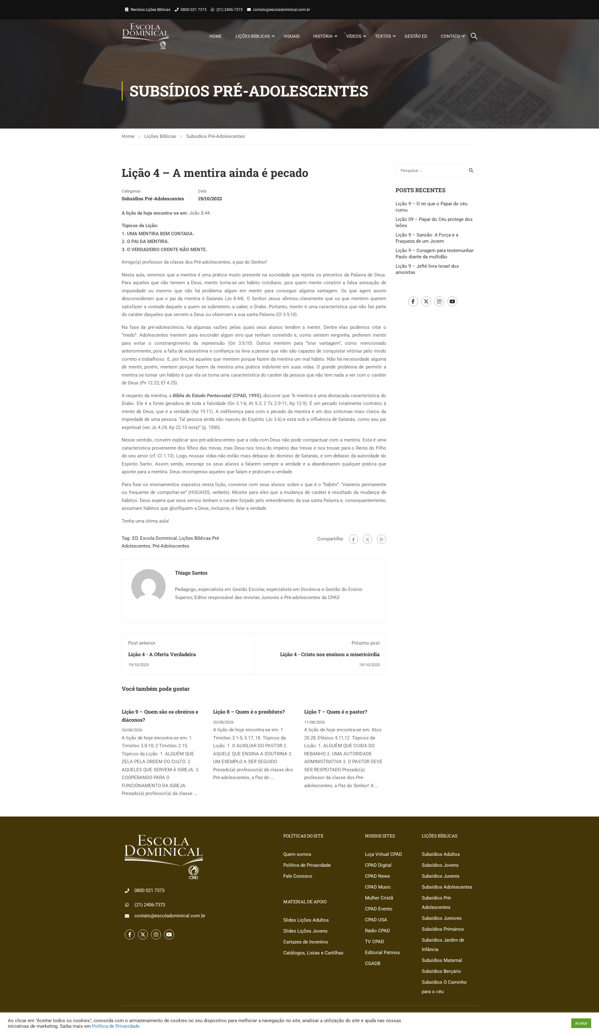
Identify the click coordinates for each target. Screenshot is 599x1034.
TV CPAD (374, 941)
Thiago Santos (191, 573)
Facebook (413, 301)
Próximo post (366, 643)
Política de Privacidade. (116, 1026)
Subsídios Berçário (441, 971)
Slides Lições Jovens (305, 931)
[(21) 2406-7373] (127, 905)
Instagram (439, 301)
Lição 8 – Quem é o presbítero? (249, 711)
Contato (450, 36)
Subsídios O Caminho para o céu (444, 986)
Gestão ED (416, 36)
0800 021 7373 (194, 9)
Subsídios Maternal (442, 960)
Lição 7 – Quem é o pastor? (335, 711)
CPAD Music (378, 887)
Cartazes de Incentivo (305, 942)
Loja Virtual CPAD (383, 854)
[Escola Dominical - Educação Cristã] (145, 36)
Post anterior (141, 643)
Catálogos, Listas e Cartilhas (313, 953)
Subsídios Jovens (440, 865)
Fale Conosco (297, 876)
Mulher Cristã (379, 898)
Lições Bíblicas (253, 36)
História (323, 36)
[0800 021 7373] (127, 891)
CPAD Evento (378, 909)
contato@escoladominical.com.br (281, 9)
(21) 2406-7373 (230, 9)
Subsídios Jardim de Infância (443, 944)
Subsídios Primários (443, 929)
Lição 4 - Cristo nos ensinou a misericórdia (330, 654)
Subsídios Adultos (441, 854)
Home (215, 36)
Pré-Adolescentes (171, 546)
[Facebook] (353, 539)
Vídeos (353, 36)
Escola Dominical (158, 538)
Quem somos (297, 854)
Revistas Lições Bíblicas (150, 9)
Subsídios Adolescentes (447, 887)
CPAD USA (376, 920)
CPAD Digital (378, 865)
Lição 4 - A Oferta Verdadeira (162, 654)
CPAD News (377, 876)
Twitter (426, 301)
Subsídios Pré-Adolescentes (215, 136)
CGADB (372, 963)
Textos (383, 36)
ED (135, 538)
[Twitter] (367, 539)
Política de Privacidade (307, 865)
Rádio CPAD (377, 931)
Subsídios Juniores (442, 918)
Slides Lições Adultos (306, 920)
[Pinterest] (381, 539)
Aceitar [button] (581, 1023)
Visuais (292, 36)
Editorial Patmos (382, 952)
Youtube (452, 301)
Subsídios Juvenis (441, 876)
